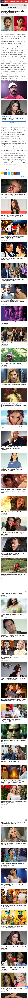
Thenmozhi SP (5, 14)
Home (3, 7)
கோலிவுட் (6, 1)
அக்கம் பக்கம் (19, 1)
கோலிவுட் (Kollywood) (11, 7)
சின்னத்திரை (12, 1)
